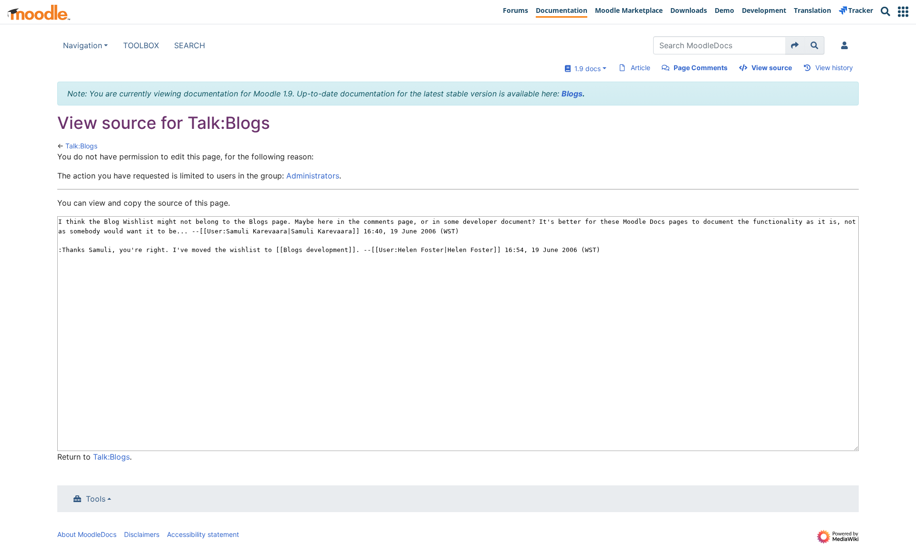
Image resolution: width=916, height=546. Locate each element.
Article (640, 67)
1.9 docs (586, 68)
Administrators (312, 175)
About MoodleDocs (86, 534)
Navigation (82, 45)
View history (834, 67)
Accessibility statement (203, 534)
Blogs (572, 93)
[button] (903, 11)
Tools (95, 499)
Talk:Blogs (81, 146)
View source (771, 67)
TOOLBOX (141, 45)
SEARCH (189, 45)
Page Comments (701, 67)
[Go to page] (795, 45)
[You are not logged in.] (846, 45)
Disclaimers (141, 534)
